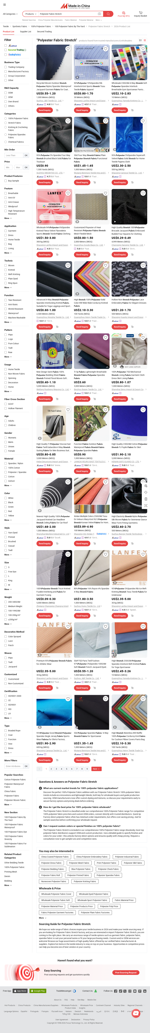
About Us (57, 1000)
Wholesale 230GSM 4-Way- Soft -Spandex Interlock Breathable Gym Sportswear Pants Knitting (129, 86)
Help (72, 1000)
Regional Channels (135, 1005)
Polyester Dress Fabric (51, 862)
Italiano (69, 1011)
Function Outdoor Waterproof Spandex (89, 447)
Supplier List (25, 31)
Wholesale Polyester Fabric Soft (55, 900)
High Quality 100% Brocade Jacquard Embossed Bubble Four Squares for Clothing (128, 230)
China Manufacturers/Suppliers (46, 1005)
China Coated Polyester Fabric (55, 856)
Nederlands (88, 1011)
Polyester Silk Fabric (133, 862)
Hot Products (10, 1005)
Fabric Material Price (124, 900)
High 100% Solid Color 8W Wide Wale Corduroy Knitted (91, 302)
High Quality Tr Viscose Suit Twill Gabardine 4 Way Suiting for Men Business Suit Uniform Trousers (53, 447)
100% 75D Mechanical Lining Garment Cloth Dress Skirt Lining (128, 375)
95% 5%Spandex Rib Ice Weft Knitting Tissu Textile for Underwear (129, 591)
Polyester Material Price (52, 906)
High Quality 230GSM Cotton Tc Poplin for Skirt (129, 446)
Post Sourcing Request (126, 972)
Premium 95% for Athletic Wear (54, 662)
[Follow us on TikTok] (120, 990)
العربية (98, 1011)
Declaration (75, 1019)
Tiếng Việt (66, 1014)
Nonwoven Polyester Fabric (53, 881)
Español (24, 1011)
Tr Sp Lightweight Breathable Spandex (90, 374)
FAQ (66, 1000)
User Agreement (62, 1019)
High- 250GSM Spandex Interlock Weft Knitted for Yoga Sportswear (129, 664)
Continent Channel (103, 1005)
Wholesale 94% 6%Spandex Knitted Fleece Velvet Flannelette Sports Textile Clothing (53, 230)
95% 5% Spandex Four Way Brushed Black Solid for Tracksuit (53, 158)
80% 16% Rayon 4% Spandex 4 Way (91, 590)
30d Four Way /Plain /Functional (90, 158)
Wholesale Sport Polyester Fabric (92, 900)
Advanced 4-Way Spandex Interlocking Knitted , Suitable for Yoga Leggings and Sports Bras (53, 303)
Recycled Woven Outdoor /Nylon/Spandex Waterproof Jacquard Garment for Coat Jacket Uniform (53, 86)
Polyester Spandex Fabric (108, 875)
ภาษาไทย (131, 1011)
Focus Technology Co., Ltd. (77, 1023)
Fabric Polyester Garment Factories (57, 912)
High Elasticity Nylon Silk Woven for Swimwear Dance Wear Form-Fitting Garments (129, 519)
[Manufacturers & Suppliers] (75, 6)
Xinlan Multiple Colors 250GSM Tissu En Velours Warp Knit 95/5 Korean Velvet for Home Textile (91, 519)
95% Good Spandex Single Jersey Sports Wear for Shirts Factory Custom (53, 736)
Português (34, 1011)
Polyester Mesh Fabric (79, 862)
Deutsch (78, 1011)
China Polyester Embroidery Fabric (92, 856)
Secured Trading (44, 31)
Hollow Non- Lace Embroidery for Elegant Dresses (129, 301)
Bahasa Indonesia (81, 1014)
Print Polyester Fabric (106, 862)
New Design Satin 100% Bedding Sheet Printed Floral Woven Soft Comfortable (51, 375)
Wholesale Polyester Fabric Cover (56, 894)
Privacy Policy (88, 1019)
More (41, 918)
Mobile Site (91, 1000)
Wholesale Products (69, 1005)
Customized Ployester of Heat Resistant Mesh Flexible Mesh (90, 230)
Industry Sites (119, 1005)
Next (95, 768)
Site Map (80, 1000)
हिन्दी (122, 1011)
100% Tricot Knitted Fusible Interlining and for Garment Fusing (53, 591)
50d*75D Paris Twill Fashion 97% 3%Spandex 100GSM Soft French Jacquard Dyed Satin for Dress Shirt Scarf (90, 664)
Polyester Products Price (81, 906)
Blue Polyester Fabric (81, 869)
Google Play (38, 990)
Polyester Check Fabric (108, 869)
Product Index (70, 1008)
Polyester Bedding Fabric (52, 869)
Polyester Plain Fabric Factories (95, 912)
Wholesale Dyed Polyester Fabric (93, 894)
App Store (20, 990)
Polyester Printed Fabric (78, 875)
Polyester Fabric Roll (50, 875)
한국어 (107, 1011)
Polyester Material (86, 20)
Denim (7, 876)
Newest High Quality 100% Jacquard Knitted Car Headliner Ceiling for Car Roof (53, 519)
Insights (82, 1008)
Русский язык (57, 1011)
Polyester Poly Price (109, 906)
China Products (24, 1005)
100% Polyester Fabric (14, 867)
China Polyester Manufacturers (50, 20)
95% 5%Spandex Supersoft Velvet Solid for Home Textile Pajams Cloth (128, 158)
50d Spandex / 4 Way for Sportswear (91, 734)
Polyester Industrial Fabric (127, 856)
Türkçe (140, 1011)
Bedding (8, 880)
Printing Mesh (10, 871)
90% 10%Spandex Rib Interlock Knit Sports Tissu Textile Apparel (89, 86)
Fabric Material (71, 20)
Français (45, 1011)
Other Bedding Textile (14, 862)
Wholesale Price (86, 1005)
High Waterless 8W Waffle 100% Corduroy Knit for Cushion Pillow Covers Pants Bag (128, 736)
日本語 (115, 1011)
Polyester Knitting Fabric (85, 881)
